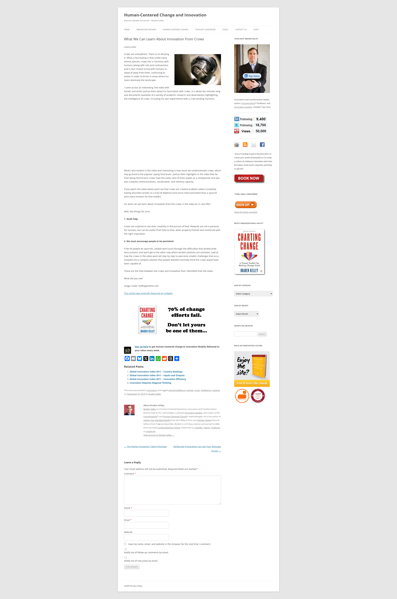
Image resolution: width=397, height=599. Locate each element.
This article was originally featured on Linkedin (148, 293)
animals (190, 390)
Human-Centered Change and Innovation (165, 15)
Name (128, 507)
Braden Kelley (154, 394)
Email (128, 520)
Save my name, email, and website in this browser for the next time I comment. (169, 544)
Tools (225, 29)
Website (128, 532)
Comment (130, 473)
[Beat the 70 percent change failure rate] (172, 320)
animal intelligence (176, 390)
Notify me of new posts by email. (141, 560)
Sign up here (141, 346)
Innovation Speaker (146, 29)
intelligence (206, 390)
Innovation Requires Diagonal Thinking (150, 382)
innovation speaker (193, 412)
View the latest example (246, 212)
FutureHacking (150, 416)
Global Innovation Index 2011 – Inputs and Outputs (157, 375)
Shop (256, 29)
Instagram (150, 431)
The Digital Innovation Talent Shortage (145, 446)
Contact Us (241, 29)
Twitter (206, 427)
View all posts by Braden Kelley (158, 435)
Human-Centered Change (175, 29)
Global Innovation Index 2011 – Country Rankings (156, 371)
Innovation (152, 390)
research (216, 390)
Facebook (215, 427)
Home (127, 29)
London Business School (169, 427)
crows (197, 390)
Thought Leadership (205, 29)
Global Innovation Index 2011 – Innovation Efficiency (158, 379)
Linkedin (199, 427)
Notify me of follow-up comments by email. (146, 552)
